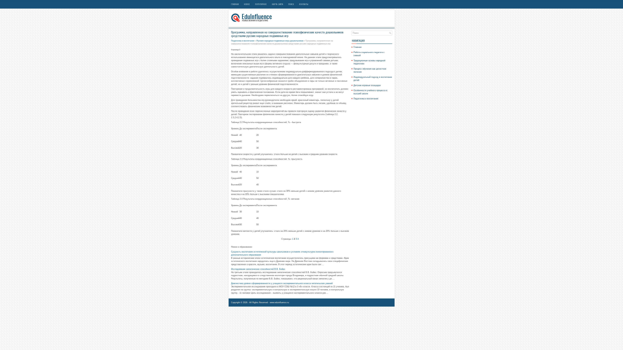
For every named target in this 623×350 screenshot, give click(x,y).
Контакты (303, 4)
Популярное (261, 4)
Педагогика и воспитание (242, 41)
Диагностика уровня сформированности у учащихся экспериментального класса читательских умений (282, 283)
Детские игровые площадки (367, 85)
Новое (247, 4)
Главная (235, 4)
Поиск (291, 4)
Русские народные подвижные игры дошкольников (280, 41)
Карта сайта (277, 4)
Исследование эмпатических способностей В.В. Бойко (258, 269)
